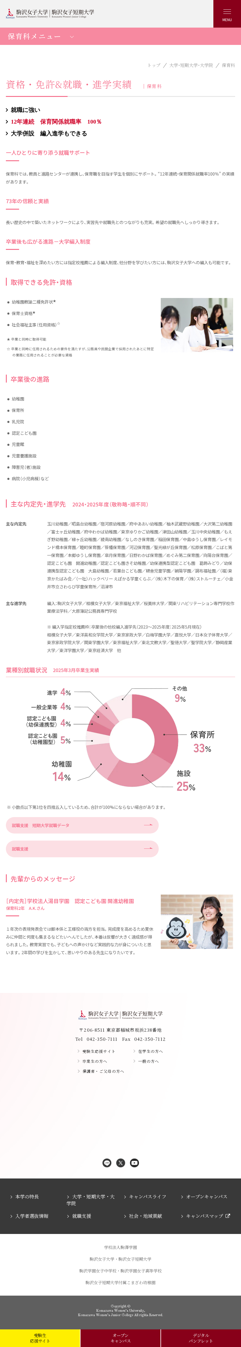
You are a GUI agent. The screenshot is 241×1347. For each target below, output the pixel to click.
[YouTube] (134, 1163)
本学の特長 (27, 1196)
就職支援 (20, 849)
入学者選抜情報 (31, 1216)
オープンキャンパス (206, 1196)
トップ (153, 65)
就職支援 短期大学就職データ (40, 825)
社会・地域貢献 (145, 1216)
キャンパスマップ (204, 1216)
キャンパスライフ (147, 1196)
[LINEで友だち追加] (106, 1163)
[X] (120, 1163)
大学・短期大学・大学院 (191, 65)
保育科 (228, 65)
